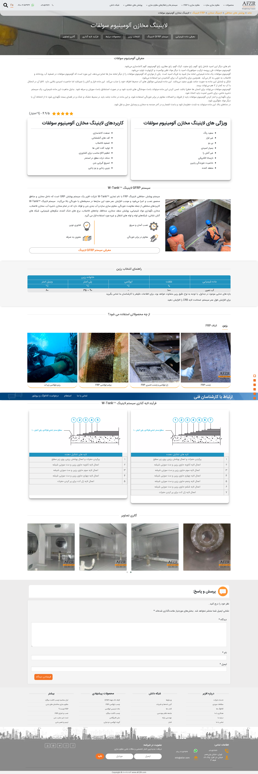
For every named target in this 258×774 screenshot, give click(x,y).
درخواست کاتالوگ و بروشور (45, 396)
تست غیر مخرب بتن (61, 717)
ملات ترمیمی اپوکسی (112, 708)
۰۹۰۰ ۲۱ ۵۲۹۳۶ (24, 5)
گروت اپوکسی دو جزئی (112, 722)
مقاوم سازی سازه (212, 5)
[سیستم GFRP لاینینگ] (254, 380)
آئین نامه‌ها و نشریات (164, 704)
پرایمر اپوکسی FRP (103, 385)
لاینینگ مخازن (215, 13)
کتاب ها (169, 708)
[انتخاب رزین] (254, 385)
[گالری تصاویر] (254, 398)
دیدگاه (223, 620)
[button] (131, 572)
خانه (249, 13)
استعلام (67, 396)
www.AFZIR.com (139, 772)
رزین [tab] (225, 326)
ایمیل (223, 664)
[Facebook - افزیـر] (72, 745)
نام (224, 653)
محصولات (229, 5)
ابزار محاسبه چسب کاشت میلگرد (56, 700)
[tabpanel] (129, 360)
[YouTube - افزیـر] (47, 745)
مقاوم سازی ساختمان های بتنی (57, 704)
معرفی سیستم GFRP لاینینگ (94, 250)
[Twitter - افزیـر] (59, 745)
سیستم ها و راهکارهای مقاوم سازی (163, 5)
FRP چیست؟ (63, 708)
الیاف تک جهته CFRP (112, 700)
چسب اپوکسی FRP (113, 704)
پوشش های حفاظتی (133, 5)
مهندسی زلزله (167, 717)
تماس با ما (82, 396)
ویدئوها (169, 700)
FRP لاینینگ (198, 13)
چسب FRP (206, 385)
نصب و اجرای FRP (61, 713)
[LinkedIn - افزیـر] (53, 745)
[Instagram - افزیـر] (66, 745)
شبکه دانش (114, 5)
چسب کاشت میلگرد (113, 713)
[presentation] (227, 552)
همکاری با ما (219, 713)
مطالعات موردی (218, 704)
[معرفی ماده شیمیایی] (254, 376)
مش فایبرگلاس (114, 717)
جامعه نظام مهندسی (164, 713)
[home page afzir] (249, 5)
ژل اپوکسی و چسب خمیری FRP (154, 385)
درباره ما (220, 717)
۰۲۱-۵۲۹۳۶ (45, 5)
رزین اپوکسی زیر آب (52, 385)
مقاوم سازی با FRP (191, 5)
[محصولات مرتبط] (254, 389)
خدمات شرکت (218, 700)
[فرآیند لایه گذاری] (254, 394)
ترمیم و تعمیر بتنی (61, 722)
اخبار (170, 722)
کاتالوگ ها (219, 708)
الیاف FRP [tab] (211, 326)
